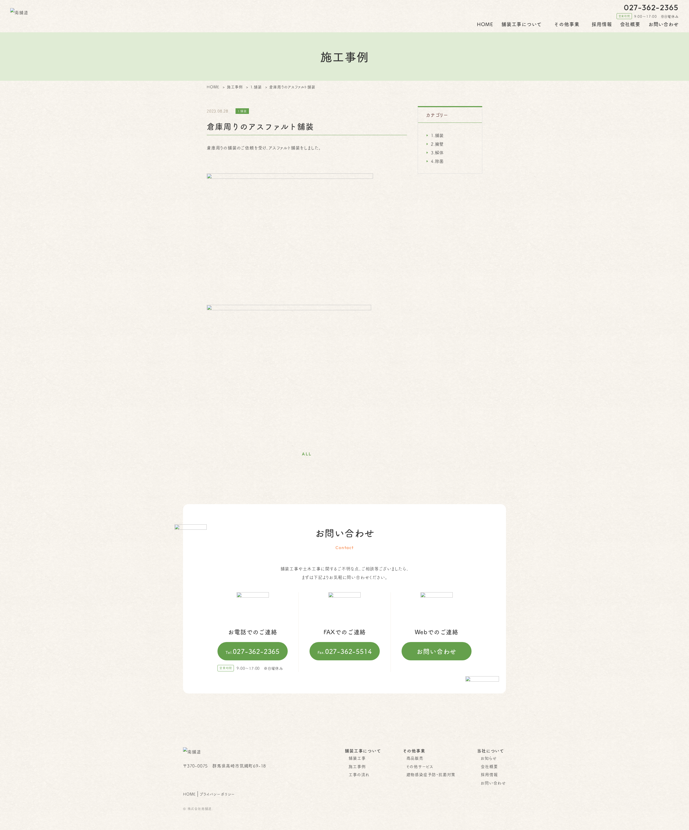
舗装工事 (357, 758)
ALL (307, 453)
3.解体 (437, 152)
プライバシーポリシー (217, 794)
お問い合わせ (663, 24)
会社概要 (630, 24)
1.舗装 (437, 135)
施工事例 (357, 766)
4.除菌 (437, 161)
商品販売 (414, 758)
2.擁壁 (437, 144)
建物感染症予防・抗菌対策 (431, 774)
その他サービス (420, 766)
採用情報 (602, 24)
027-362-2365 (253, 651)
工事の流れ (359, 774)
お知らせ (489, 758)
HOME (485, 24)
